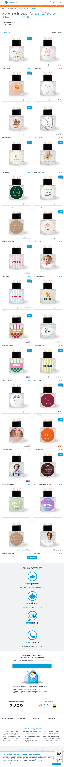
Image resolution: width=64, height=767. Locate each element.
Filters (5, 32)
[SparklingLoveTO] (47, 120)
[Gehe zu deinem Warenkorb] (60, 2)
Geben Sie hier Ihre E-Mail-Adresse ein (24, 660)
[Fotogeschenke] (6, 8)
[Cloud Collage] (47, 536)
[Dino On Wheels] (47, 294)
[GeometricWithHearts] (47, 328)
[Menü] (61, 752)
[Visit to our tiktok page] (21, 705)
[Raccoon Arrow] (16, 502)
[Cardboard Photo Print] (16, 224)
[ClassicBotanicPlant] (16, 398)
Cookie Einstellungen (8, 764)
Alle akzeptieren (56, 764)
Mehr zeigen (31, 557)
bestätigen (17, 666)
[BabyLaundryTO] (47, 51)
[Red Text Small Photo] (47, 259)
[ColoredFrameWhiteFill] (16, 467)
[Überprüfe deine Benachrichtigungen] (57, 2)
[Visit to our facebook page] (10, 705)
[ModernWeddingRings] (16, 190)
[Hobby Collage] (47, 86)
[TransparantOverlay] (16, 432)
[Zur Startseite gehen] (11, 2)
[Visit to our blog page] (18, 705)
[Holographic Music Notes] (47, 502)
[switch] (58, 761)
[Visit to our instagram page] (14, 705)
